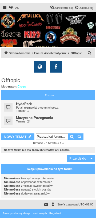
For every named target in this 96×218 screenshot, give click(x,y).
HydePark (24, 104)
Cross (22, 86)
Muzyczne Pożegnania (34, 118)
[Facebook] (56, 67)
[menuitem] (14, 8)
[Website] (40, 67)
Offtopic (10, 80)
